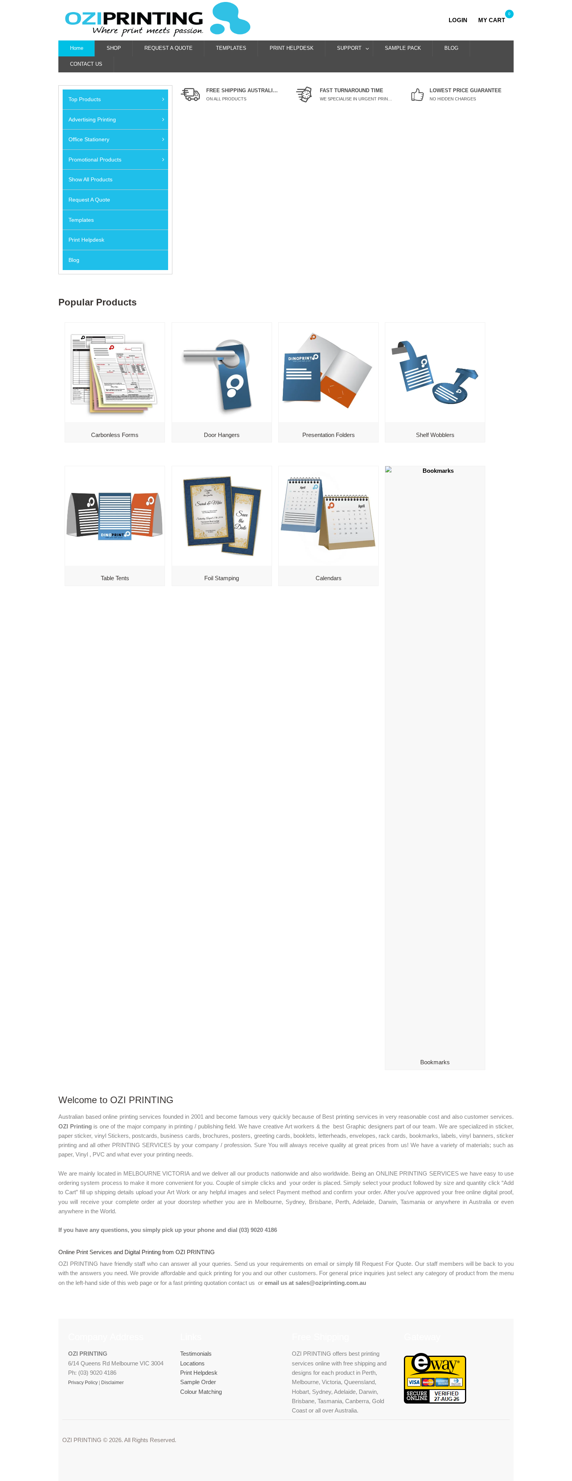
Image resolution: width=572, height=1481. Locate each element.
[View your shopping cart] (475, 20)
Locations (192, 1363)
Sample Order (198, 1382)
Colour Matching (201, 1391)
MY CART (491, 20)
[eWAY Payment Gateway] (435, 1401)
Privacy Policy (83, 1382)
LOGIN (460, 20)
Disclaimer (112, 1382)
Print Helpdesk (199, 1372)
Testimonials (196, 1353)
